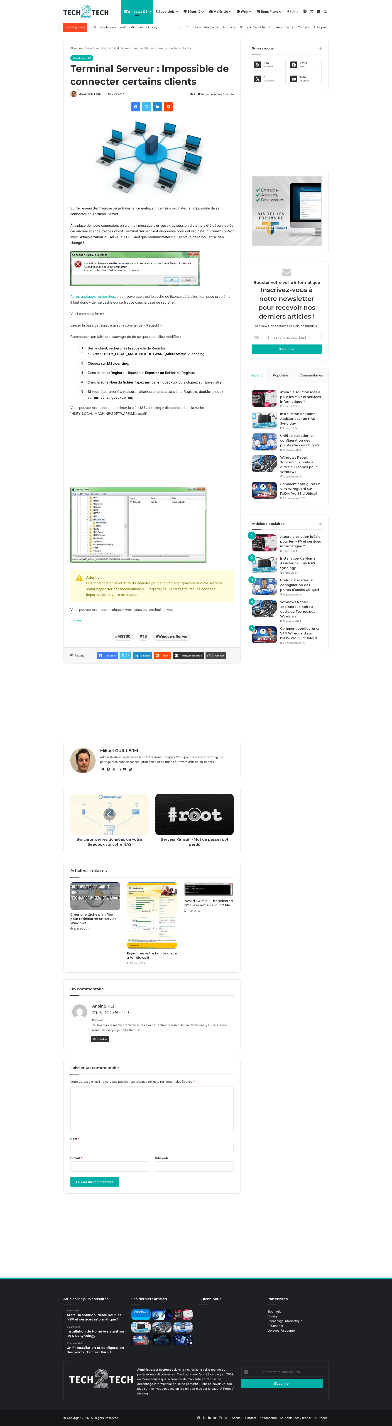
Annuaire (229, 27)
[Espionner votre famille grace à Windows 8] (152, 915)
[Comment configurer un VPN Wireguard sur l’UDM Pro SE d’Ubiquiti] (264, 490)
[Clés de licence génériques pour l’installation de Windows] (141, 1314)
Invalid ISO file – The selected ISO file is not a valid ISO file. (208, 903)
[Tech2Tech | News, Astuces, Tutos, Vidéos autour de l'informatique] (85, 11)
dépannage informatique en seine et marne (168, 1384)
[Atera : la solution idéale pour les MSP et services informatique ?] (264, 398)
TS (144, 636)
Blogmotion (275, 1311)
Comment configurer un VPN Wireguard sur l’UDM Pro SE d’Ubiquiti (300, 489)
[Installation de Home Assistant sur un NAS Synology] (264, 420)
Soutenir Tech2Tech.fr (256, 27)
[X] (146, 106)
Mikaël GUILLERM (90, 94)
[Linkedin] (157, 106)
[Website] (102, 769)
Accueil (78, 48)
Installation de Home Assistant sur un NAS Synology (297, 418)
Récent (256, 375)
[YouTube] (124, 769)
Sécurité (193, 11)
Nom (74, 1139)
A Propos (320, 27)
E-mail (76, 1158)
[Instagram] (130, 769)
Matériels (220, 11)
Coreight (273, 1316)
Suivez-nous (210, 1299)
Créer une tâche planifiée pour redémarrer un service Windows (93, 918)
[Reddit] (168, 106)
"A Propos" (226, 1388)
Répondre (100, 1039)
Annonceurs (284, 27)
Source (76, 621)
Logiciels (167, 11)
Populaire (280, 375)
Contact (303, 27)
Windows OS (137, 11)
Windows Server (173, 636)
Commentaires (311, 375)
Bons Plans (269, 11)
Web (244, 11)
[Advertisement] (152, 454)
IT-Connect (275, 1326)
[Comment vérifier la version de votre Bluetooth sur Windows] (183, 1339)
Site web (161, 1158)
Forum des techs (206, 27)
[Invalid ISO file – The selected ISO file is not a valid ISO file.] (209, 889)
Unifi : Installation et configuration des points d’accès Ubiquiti (132, 27)
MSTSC (124, 636)
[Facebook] (135, 106)
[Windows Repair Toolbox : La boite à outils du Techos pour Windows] (264, 463)
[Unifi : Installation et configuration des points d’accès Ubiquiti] (264, 441)
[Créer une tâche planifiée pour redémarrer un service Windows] (95, 896)
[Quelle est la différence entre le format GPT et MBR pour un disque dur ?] (162, 1314)
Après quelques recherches (92, 296)
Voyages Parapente (281, 1330)
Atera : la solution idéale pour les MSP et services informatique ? (300, 397)
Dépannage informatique (284, 1321)
